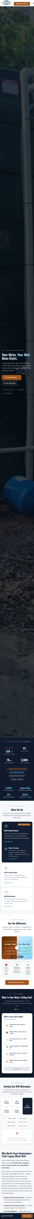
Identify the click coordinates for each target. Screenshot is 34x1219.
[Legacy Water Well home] (6, 3)
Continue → (17, 1069)
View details (12, 859)
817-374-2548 (10, 383)
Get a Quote (27, 1216)
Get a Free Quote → (11, 377)
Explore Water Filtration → (17, 982)
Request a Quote (22, 3)
